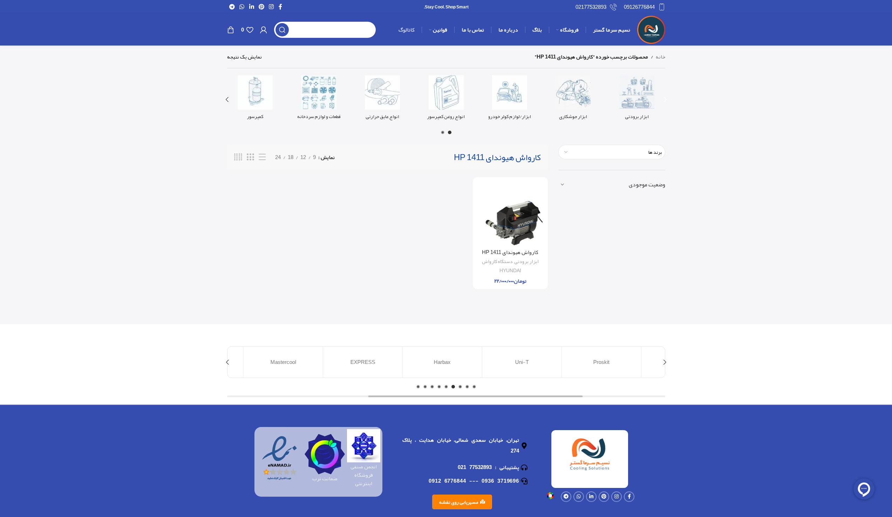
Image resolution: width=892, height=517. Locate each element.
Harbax (446, 362)
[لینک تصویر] (550, 497)
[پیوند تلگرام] (232, 6)
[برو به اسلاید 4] (453, 386)
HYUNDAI (510, 271)
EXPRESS (366, 362)
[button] (665, 99)
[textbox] (612, 152)
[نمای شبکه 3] (250, 157)
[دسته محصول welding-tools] (573, 99)
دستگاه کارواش (497, 261)
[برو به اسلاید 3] (460, 386)
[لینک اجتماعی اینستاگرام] (271, 6)
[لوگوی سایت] (651, 31)
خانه (660, 57)
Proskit (605, 362)
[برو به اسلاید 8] (425, 386)
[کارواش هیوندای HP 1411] (510, 214)
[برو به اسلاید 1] (449, 132)
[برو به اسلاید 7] (432, 386)
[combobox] (611, 152)
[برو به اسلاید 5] (446, 386)
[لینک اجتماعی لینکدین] (251, 6)
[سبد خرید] (231, 30)
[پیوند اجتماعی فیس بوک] (280, 6)
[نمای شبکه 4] (238, 157)
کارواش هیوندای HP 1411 (510, 252)
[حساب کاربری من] (264, 30)
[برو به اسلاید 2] (442, 132)
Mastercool (287, 362)
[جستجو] (282, 29)
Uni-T (525, 362)
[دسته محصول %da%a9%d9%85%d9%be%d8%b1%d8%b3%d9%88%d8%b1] (255, 99)
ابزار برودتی (526, 261)
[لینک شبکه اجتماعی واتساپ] (242, 6)
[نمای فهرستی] (262, 157)
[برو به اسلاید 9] (418, 386)
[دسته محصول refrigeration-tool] (636, 99)
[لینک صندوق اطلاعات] (644, 7)
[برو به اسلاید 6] (439, 386)
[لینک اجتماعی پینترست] (261, 6)
